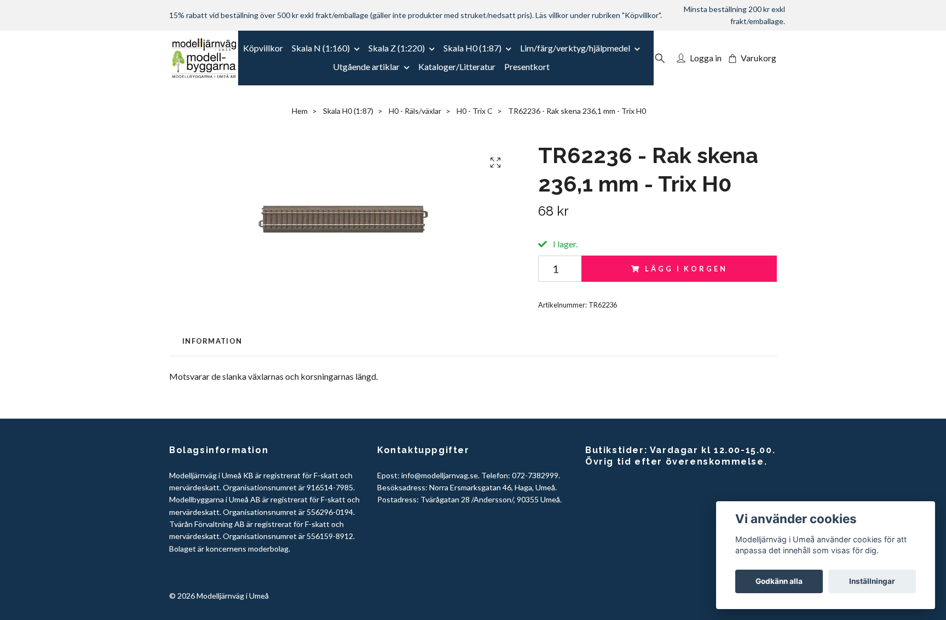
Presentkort (527, 66)
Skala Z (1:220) (396, 48)
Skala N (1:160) (321, 48)
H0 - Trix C (475, 110)
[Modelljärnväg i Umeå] (204, 58)
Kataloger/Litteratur (456, 66)
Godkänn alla (779, 581)
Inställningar (872, 581)
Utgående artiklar (366, 66)
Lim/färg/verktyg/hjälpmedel (575, 48)
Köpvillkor (263, 48)
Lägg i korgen (686, 268)
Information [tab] (212, 341)
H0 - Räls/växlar (415, 110)
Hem (300, 110)
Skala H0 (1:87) (472, 48)
